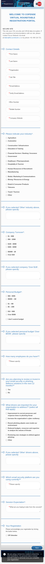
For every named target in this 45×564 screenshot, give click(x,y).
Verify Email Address (17, 93)
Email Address (15, 86)
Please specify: (15, 361)
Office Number (14, 102)
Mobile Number (15, 109)
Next (37, 548)
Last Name (13, 61)
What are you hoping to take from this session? (26, 507)
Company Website (16, 118)
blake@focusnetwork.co (12, 38)
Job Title (12, 77)
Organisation (14, 70)
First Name (13, 54)
